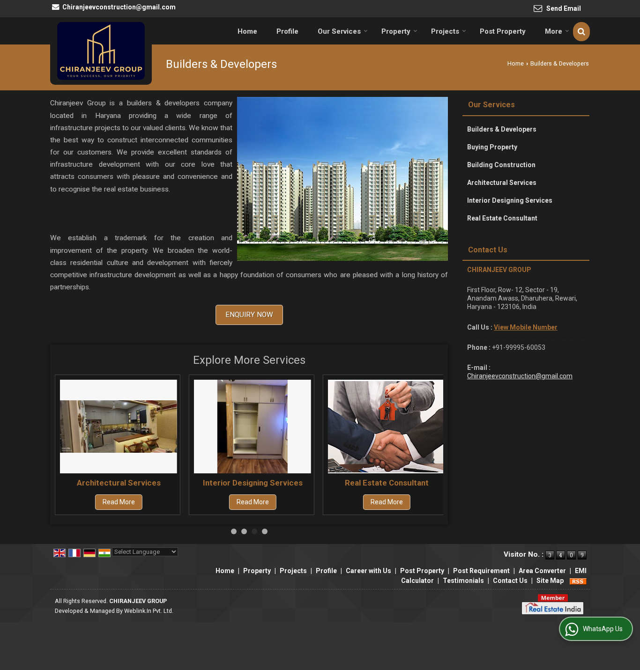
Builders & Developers (501, 129)
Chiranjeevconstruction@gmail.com (119, 7)
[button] (526, 327)
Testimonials (463, 580)
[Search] (581, 31)
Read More (119, 502)
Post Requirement (481, 570)
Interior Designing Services (253, 482)
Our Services (339, 31)
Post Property (503, 31)
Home (247, 31)
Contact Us (510, 580)
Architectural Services (119, 482)
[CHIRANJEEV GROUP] (101, 51)
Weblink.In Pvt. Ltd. (148, 610)
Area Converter (542, 570)
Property (395, 31)
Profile (287, 31)
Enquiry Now (249, 314)
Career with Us (368, 570)
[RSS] (578, 580)
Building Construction (501, 165)
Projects (445, 31)
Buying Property (492, 147)
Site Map (550, 580)
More (553, 31)
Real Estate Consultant (387, 482)
